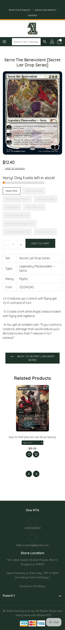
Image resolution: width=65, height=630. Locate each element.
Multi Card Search (19, 9)
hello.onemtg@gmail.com (32, 545)
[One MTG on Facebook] (29, 4)
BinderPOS (44, 615)
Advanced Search (45, 9)
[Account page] (52, 41)
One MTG (32, 510)
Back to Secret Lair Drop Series (35, 358)
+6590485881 (32, 528)
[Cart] (59, 41)
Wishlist (32, 15)
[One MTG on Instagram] (36, 4)
